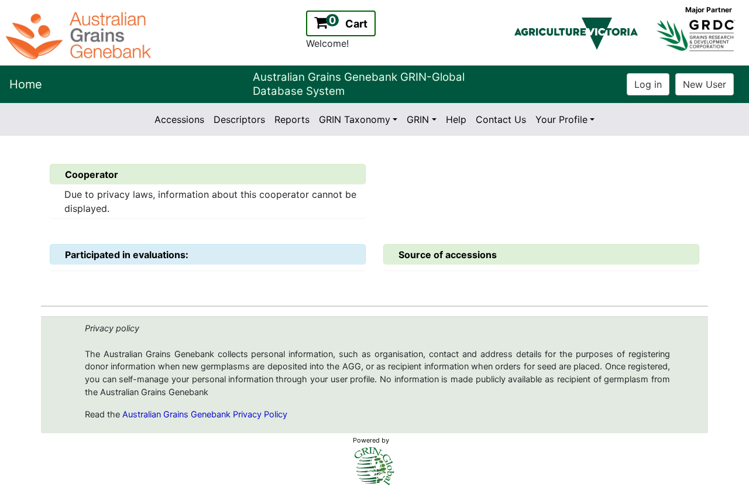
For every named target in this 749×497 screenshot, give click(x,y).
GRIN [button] (418, 119)
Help (456, 119)
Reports (292, 119)
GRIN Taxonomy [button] (354, 119)
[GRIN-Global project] (374, 466)
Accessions (179, 119)
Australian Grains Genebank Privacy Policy (204, 414)
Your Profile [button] (561, 119)
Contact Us (501, 119)
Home (25, 84)
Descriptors (239, 119)
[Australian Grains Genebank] (80, 34)
